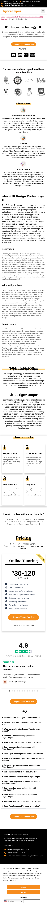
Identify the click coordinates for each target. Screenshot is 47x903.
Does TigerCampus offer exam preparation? (22, 806)
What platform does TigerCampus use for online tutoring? (23, 759)
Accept (23, 887)
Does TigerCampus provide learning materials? (23, 754)
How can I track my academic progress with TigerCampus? (21, 766)
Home (3, 17)
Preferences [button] (12, 880)
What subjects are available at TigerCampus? (22, 777)
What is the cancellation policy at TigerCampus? (23, 742)
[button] (10, 691)
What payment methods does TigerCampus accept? (21, 730)
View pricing (23, 49)
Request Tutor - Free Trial (23, 617)
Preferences (23, 897)
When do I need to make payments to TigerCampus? (18, 737)
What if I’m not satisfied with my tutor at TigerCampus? (19, 796)
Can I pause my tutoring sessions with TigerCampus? (18, 748)
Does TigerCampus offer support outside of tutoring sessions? (21, 782)
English (10, 901)
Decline (23, 892)
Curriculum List (12, 17)
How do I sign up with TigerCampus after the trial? (21, 723)
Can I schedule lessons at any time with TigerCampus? (19, 789)
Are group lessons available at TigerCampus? (22, 801)
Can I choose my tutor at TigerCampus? (20, 772)
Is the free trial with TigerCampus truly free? (22, 718)
